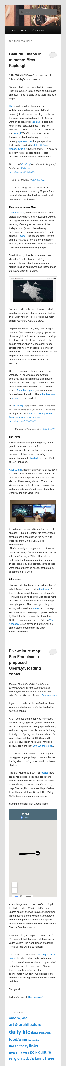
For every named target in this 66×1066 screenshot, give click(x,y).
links (33, 1046)
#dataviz (37, 417)
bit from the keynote (24, 390)
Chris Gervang (16, 212)
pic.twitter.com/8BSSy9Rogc (23, 172)
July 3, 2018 (49, 428)
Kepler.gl (36, 121)
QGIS (35, 145)
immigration (33, 1040)
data (34, 1032)
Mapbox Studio (17, 149)
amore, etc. (19, 1018)
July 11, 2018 (39, 179)
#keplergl (26, 164)
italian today (18, 1045)
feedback (44, 589)
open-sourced (25, 141)
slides (15, 398)
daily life (19, 1031)
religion (15, 1058)
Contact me (38, 29)
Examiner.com (49, 695)
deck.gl (17, 133)
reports (44, 772)
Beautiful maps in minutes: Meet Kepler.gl (25, 59)
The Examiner (35, 997)
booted (34, 458)
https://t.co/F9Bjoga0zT (40, 413)
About (24, 29)
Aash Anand (15, 469)
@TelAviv (25, 168)
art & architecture (25, 1024)
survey (36, 608)
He (10, 106)
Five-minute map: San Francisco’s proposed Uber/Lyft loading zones (25, 662)
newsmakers (19, 1052)
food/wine (18, 1039)
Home (13, 29)
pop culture (40, 1052)
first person (44, 1033)
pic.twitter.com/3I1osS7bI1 (22, 421)
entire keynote (47, 394)
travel (50, 1058)
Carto (43, 145)
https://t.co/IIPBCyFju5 (20, 417)
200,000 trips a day (43, 745)
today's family (33, 1058)
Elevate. (21, 235)
